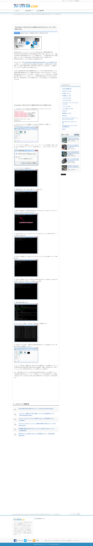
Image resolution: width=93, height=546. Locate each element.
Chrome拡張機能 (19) (67, 88)
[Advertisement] (36, 91)
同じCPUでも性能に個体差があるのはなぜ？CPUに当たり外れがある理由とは (73, 153)
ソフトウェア (26, 514)
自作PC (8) (64, 115)
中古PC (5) (64, 110)
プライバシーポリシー (75, 540)
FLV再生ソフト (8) (66, 93)
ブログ (22, 514)
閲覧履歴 (77, 0)
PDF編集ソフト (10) (66, 95)
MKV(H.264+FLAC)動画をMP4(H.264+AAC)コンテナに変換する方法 (40, 62)
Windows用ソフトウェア (29, 11)
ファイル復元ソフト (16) (67, 108)
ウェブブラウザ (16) (66, 100)
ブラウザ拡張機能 (40, 11)
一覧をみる (77, 134)
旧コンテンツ (60, 540)
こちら (17, 108)
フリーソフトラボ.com (16, 514)
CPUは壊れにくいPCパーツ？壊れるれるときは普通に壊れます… (73, 167)
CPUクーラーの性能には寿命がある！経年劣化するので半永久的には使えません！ (73, 160)
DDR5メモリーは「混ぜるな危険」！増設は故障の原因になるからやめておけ (73, 146)
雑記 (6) (64, 129)
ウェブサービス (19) (66, 97)
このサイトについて (50, 540)
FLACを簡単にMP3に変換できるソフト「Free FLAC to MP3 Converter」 (36, 408)
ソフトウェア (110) (66, 106)
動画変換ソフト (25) (66, 113)
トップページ (18, 11)
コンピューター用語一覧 (68, 0)
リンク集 (66, 540)
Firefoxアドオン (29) (66, 91)
